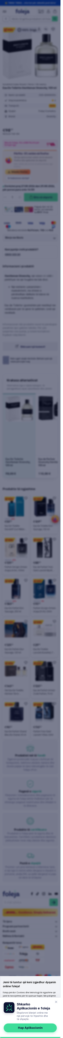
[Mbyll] (56, 1002)
